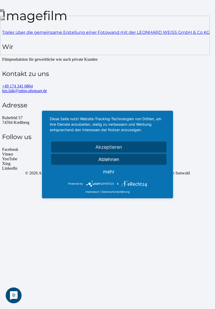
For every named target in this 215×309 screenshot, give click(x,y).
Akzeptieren (108, 147)
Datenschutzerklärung (116, 191)
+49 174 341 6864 (17, 86)
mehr (109, 171)
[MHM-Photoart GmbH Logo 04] (105, 53)
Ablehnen (108, 159)
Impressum (92, 191)
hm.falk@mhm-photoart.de (24, 91)
